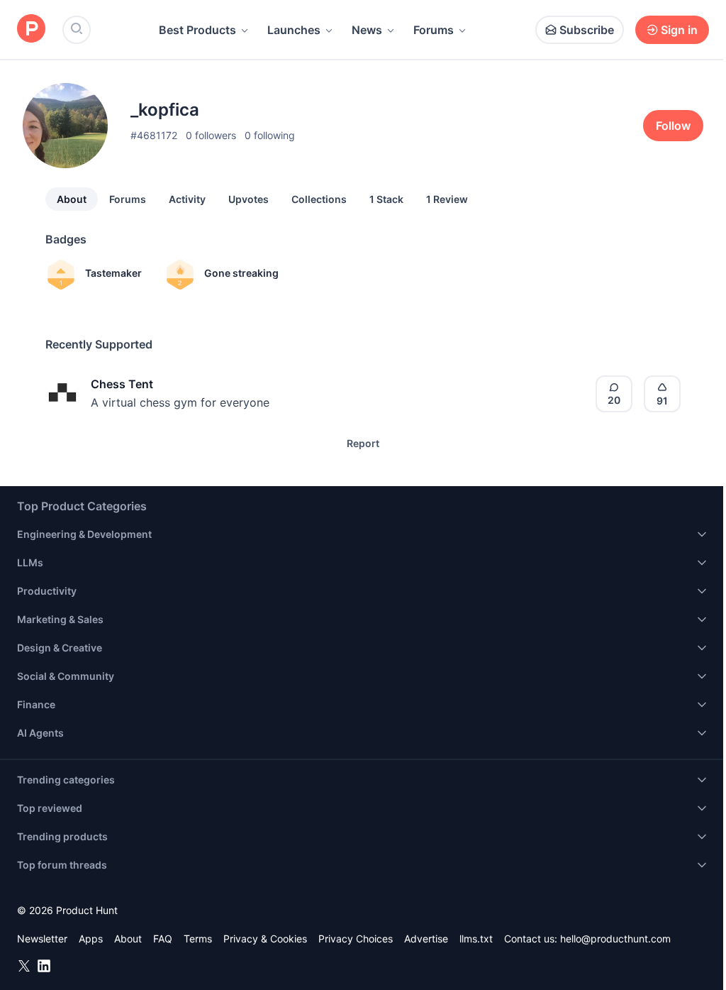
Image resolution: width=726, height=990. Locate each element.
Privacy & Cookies (265, 939)
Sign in (679, 30)
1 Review (447, 199)
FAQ (162, 939)
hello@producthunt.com (615, 939)
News (367, 30)
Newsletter (42, 939)
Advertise (426, 939)
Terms (198, 939)
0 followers (211, 135)
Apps (91, 939)
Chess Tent (122, 384)
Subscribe (586, 30)
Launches (293, 30)
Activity (187, 199)
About (71, 199)
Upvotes (248, 199)
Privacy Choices (355, 939)
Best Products (197, 30)
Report (363, 443)
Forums (433, 30)
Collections (319, 199)
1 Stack (386, 199)
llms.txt (476, 939)
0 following (270, 135)
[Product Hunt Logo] (31, 29)
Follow (673, 126)
